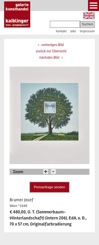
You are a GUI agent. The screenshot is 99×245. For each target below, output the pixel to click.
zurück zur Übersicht (51, 51)
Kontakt (61, 31)
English (89, 15)
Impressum (87, 31)
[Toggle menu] (93, 5)
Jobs (73, 31)
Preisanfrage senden (49, 187)
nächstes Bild (49, 57)
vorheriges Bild (52, 45)
